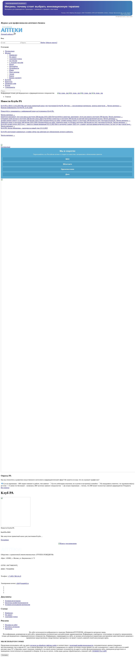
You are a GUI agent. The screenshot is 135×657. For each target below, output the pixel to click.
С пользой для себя (16, 62)
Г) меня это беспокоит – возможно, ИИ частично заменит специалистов (35, 486)
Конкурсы (8, 81)
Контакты (8, 629)
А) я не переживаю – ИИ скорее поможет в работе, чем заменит (26, 484)
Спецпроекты (10, 87)
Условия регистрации (13, 601)
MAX (67, 159)
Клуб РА (8, 80)
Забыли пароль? (51, 42)
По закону (13, 57)
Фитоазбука (13, 66)
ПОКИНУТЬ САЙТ (99, 651)
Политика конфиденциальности (16, 603)
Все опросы (5, 488)
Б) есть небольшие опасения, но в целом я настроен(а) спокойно (75, 484)
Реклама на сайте (11, 625)
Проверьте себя (10, 83)
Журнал (8, 53)
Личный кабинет (7, 34)
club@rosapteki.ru (22, 583)
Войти (43, 42)
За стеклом (13, 61)
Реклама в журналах (12, 627)
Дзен (67, 174)
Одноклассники (67, 169)
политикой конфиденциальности (81, 645)
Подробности (14, 68)
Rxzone (7, 85)
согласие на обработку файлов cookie (43, 645)
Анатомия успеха (15, 59)
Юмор (11, 70)
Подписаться (9, 51)
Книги (11, 76)
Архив (11, 74)
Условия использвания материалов (17, 605)
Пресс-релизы (14, 72)
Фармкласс (13, 55)
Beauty (11, 64)
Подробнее (5, 540)
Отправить (127, 486)
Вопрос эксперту (15, 78)
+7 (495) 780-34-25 (14, 576)
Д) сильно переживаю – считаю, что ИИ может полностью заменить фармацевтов (93, 486)
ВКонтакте (67, 164)
